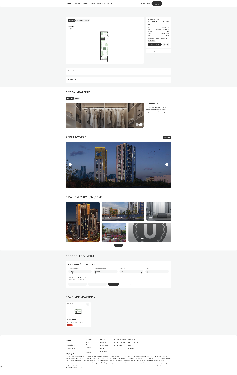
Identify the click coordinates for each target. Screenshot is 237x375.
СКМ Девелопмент (68, 3)
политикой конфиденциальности (126, 285)
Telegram (66, 355)
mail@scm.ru (69, 350)
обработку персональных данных (126, 284)
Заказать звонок (157, 3)
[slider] (72, 273)
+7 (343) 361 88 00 (145, 3)
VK (69, 355)
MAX (71, 355)
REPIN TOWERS (165, 27)
